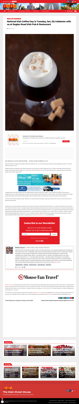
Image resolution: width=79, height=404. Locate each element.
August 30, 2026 (9, 354)
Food (12, 18)
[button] (65, 11)
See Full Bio (57, 262)
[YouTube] (23, 267)
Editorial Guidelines (61, 400)
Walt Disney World (17, 18)
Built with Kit (39, 241)
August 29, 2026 (64, 374)
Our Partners (45, 11)
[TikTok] (21, 267)
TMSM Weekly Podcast (24, 11)
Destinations (11, 11)
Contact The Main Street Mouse (70, 400)
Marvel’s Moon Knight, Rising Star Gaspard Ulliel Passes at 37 (57, 300)
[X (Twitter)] (17, 267)
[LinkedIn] (24, 267)
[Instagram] (19, 267)
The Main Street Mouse (17, 392)
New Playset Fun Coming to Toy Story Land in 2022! (19, 300)
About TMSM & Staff (53, 400)
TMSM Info (35, 11)
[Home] (5, 11)
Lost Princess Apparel (72, 402)
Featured (8, 18)
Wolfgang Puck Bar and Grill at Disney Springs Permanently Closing (39, 350)
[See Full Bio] (61, 262)
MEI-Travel (48, 294)
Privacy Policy (65, 402)
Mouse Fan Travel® (9, 284)
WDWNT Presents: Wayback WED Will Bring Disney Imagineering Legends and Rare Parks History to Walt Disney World (63, 352)
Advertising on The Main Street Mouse (55, 402)
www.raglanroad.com (40, 214)
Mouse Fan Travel (38, 292)
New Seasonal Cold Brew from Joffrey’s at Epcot (11, 370)
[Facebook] (16, 267)
